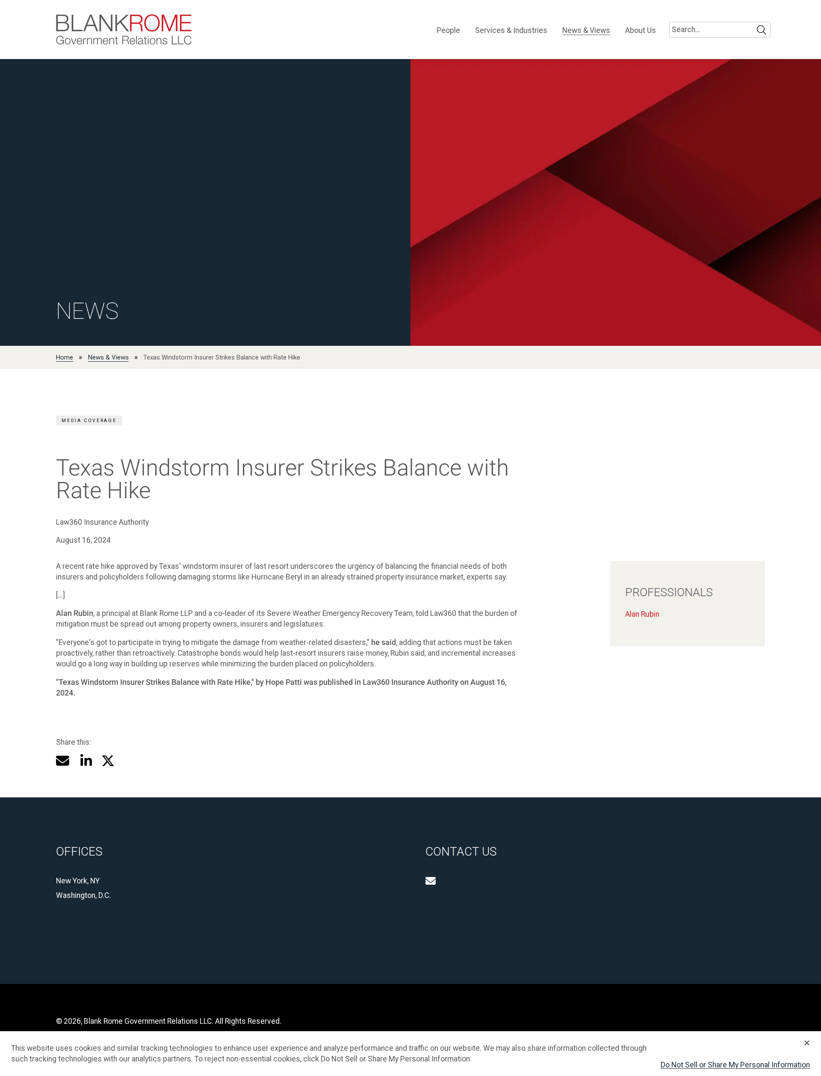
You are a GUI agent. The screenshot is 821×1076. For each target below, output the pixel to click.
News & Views (586, 31)
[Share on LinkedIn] (85, 760)
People (448, 31)
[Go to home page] (124, 29)
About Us (640, 31)
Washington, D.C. (83, 895)
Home (64, 357)
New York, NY (78, 881)
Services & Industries (511, 31)
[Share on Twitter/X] (108, 760)
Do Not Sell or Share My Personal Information (735, 1065)
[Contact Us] (430, 881)
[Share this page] (62, 760)
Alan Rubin (642, 614)
